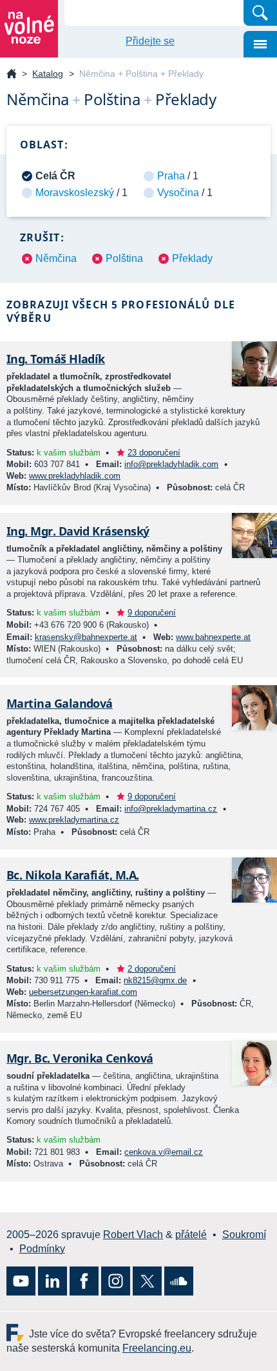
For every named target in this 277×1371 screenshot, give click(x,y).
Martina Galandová (59, 703)
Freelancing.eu (17, 1332)
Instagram (115, 1281)
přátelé (191, 1234)
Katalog (47, 73)
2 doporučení (152, 969)
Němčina (56, 258)
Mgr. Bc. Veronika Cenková (79, 1058)
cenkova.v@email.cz (163, 1152)
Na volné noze (11, 74)
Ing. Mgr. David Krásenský (77, 531)
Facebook (84, 1281)
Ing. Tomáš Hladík (55, 358)
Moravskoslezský (74, 192)
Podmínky (42, 1248)
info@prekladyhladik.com (171, 464)
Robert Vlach (133, 1234)
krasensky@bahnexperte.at (86, 637)
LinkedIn (52, 1281)
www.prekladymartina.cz (74, 820)
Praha (171, 175)
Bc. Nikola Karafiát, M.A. (72, 875)
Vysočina (178, 192)
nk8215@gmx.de (155, 980)
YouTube (20, 1281)
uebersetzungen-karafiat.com (83, 992)
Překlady (192, 258)
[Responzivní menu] (260, 44)
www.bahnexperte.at (213, 637)
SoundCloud (178, 1281)
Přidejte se (150, 40)
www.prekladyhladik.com (74, 476)
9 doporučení (152, 612)
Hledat (260, 13)
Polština (124, 258)
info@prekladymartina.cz (170, 809)
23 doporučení (154, 452)
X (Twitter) (147, 1281)
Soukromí (244, 1234)
